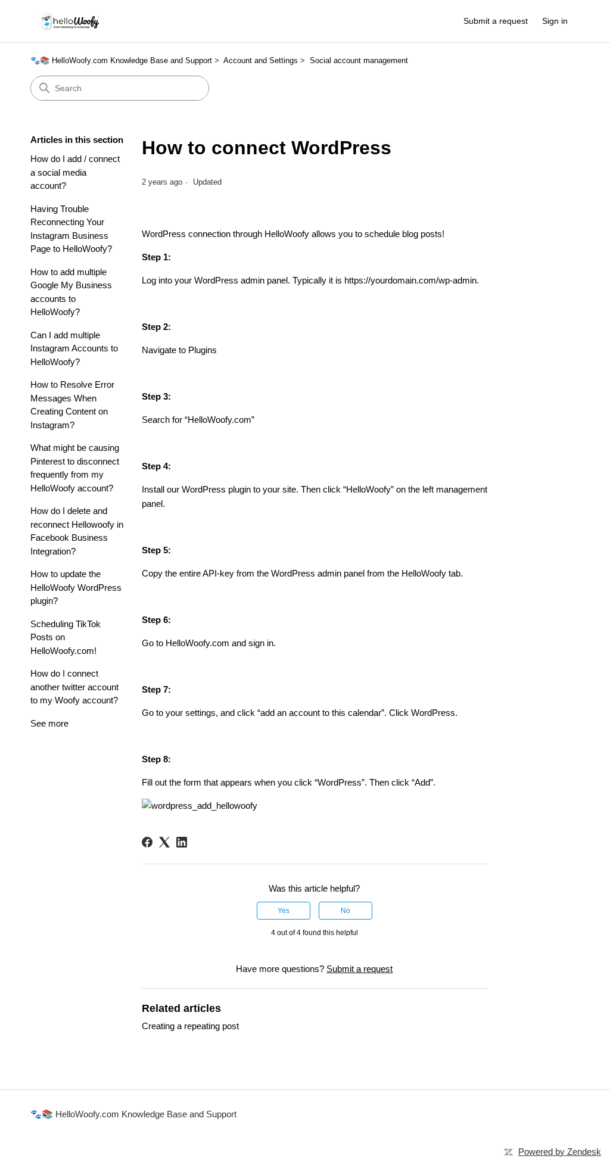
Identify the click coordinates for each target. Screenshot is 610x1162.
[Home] (70, 21)
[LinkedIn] (181, 842)
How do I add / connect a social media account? (75, 172)
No (345, 910)
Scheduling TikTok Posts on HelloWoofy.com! (65, 637)
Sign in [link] (555, 21)
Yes (284, 910)
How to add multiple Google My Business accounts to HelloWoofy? (71, 292)
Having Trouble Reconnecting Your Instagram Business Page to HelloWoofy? (71, 229)
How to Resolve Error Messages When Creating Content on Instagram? (72, 404)
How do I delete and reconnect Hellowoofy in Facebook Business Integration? (76, 531)
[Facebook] (147, 842)
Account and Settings (260, 60)
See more (49, 723)
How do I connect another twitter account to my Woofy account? (74, 686)
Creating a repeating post (190, 1026)
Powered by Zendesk (559, 1152)
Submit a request (495, 21)
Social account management (359, 60)
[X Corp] (164, 842)
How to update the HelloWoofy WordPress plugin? (76, 587)
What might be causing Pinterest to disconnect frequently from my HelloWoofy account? (74, 468)
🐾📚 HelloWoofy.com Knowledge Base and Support (121, 60)
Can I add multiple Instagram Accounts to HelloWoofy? (74, 348)
